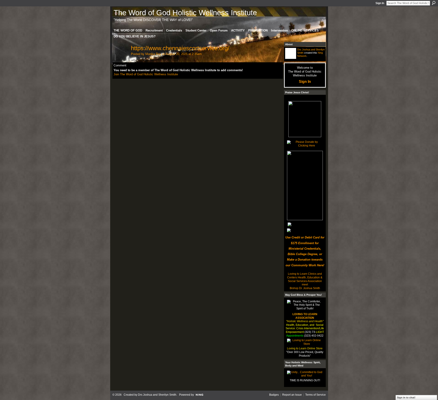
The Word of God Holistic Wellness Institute (185, 12)
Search (433, 3)
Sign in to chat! (406, 397)
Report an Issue (292, 394)
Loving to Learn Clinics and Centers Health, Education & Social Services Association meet (304, 279)
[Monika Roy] (121, 56)
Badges (274, 394)
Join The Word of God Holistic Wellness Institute (146, 74)
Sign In (379, 3)
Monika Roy (153, 54)
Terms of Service (315, 394)
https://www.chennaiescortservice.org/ (180, 48)
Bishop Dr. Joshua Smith (305, 288)
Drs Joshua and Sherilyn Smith (157, 394)
